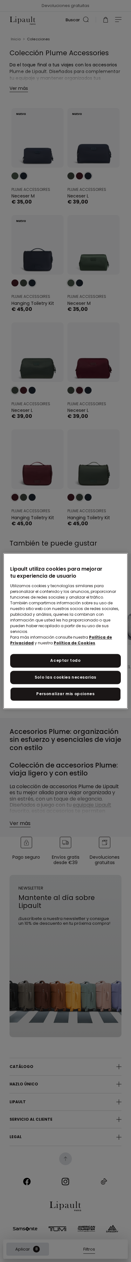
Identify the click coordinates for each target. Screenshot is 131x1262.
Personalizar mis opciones (65, 694)
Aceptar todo (65, 660)
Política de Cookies (74, 643)
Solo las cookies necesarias (65, 677)
